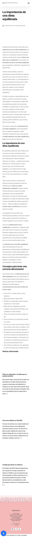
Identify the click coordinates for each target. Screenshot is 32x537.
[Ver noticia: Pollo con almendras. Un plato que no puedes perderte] (16, 363)
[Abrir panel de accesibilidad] (3, 533)
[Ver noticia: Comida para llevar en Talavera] (16, 454)
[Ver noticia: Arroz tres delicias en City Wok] (16, 409)
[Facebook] (12, 529)
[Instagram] (16, 529)
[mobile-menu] (28, 3)
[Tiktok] (19, 529)
